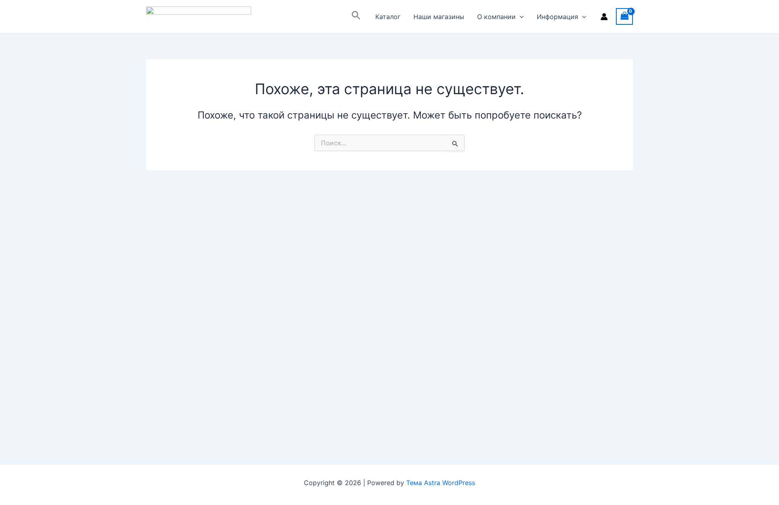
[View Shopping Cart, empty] (624, 16)
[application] (520, 16)
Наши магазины (438, 17)
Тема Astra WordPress (440, 483)
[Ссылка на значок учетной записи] (604, 16)
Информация (557, 17)
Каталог (387, 17)
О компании (496, 17)
